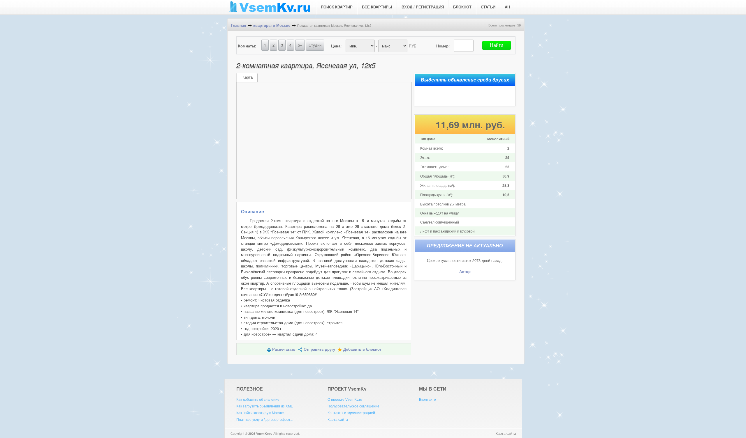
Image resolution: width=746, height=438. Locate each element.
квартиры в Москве (271, 25)
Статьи (488, 7)
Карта (247, 77)
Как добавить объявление (257, 400)
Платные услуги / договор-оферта (264, 420)
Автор (465, 271)
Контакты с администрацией (351, 413)
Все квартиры (377, 7)
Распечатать (283, 349)
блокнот (462, 7)
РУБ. (413, 46)
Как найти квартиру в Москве (260, 413)
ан (507, 7)
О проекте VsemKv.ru (345, 400)
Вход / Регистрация (423, 7)
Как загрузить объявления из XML (264, 406)
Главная (238, 25)
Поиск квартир (337, 7)
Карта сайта (338, 420)
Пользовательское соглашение (353, 406)
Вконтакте (427, 400)
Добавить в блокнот (362, 349)
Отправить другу (319, 349)
